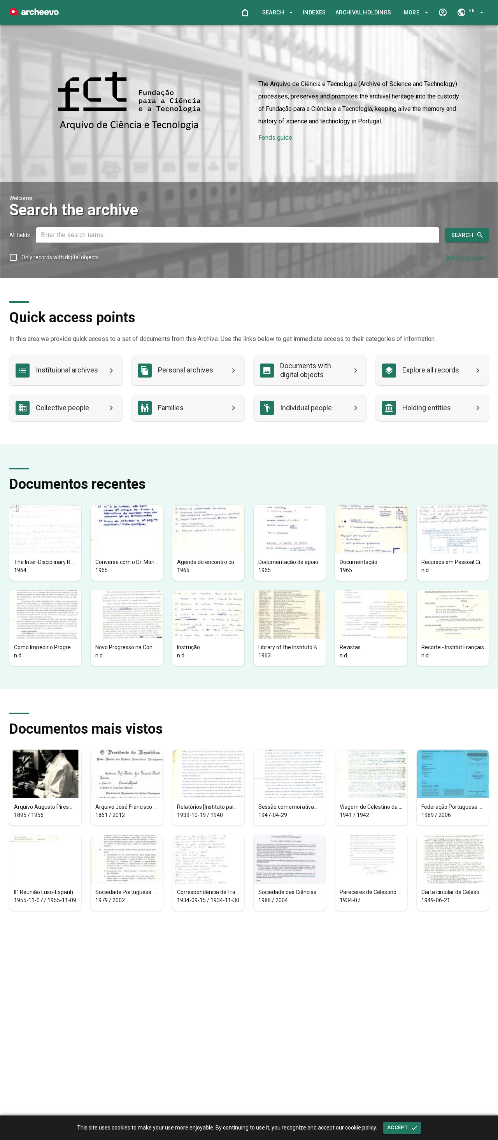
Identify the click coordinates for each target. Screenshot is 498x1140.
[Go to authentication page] (443, 12)
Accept (397, 1127)
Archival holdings (363, 12)
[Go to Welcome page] (245, 12)
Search (462, 235)
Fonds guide (275, 137)
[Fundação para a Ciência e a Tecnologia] (34, 13)
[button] (276, 12)
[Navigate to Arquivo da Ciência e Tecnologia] (129, 102)
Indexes (314, 12)
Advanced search (467, 258)
